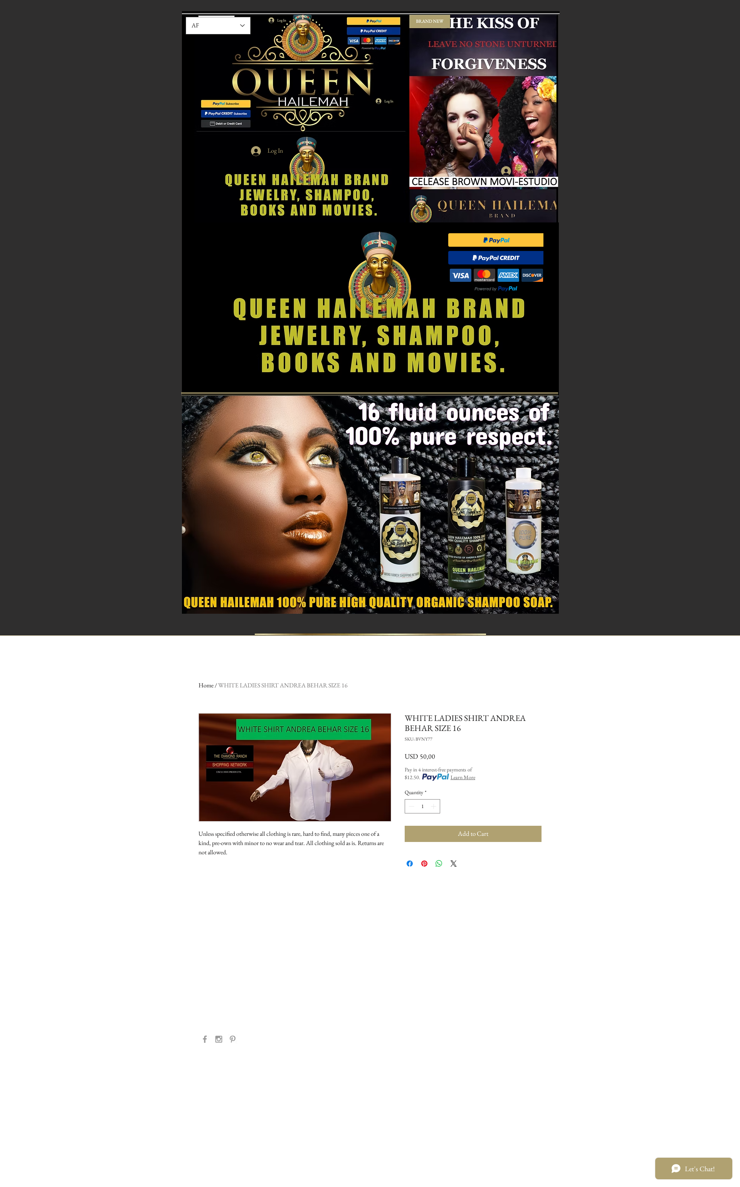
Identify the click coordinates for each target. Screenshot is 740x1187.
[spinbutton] (422, 806)
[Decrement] (410, 806)
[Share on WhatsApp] (439, 863)
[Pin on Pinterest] (424, 863)
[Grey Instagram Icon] (219, 1039)
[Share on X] (453, 863)
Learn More (463, 777)
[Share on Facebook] (409, 863)
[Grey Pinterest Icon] (232, 1039)
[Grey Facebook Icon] (205, 1039)
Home (206, 685)
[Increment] (434, 806)
